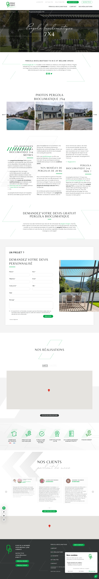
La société (39, 2)
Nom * (34, 271)
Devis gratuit (72, 2)
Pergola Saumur (22, 561)
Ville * (33, 286)
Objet (10, 293)
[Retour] (12, 5)
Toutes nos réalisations (49, 415)
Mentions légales (55, 571)
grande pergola (47, 156)
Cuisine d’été (13, 187)
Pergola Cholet (22, 565)
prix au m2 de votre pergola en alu (75, 180)
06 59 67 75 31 (87, 2)
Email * (34, 278)
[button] (4, 114)
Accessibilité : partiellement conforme (58, 567)
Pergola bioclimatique (58, 6)
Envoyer (48, 316)
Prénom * (11, 271)
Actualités (49, 2)
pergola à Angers (65, 223)
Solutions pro (60, 2)
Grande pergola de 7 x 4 (29, 64)
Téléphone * (12, 278)
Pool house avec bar (15, 185)
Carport (73, 6)
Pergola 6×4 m (72, 162)
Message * (12, 300)
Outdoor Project (11, 12)
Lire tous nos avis (49, 511)
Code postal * (13, 286)
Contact (54, 563)
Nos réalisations (85, 6)
